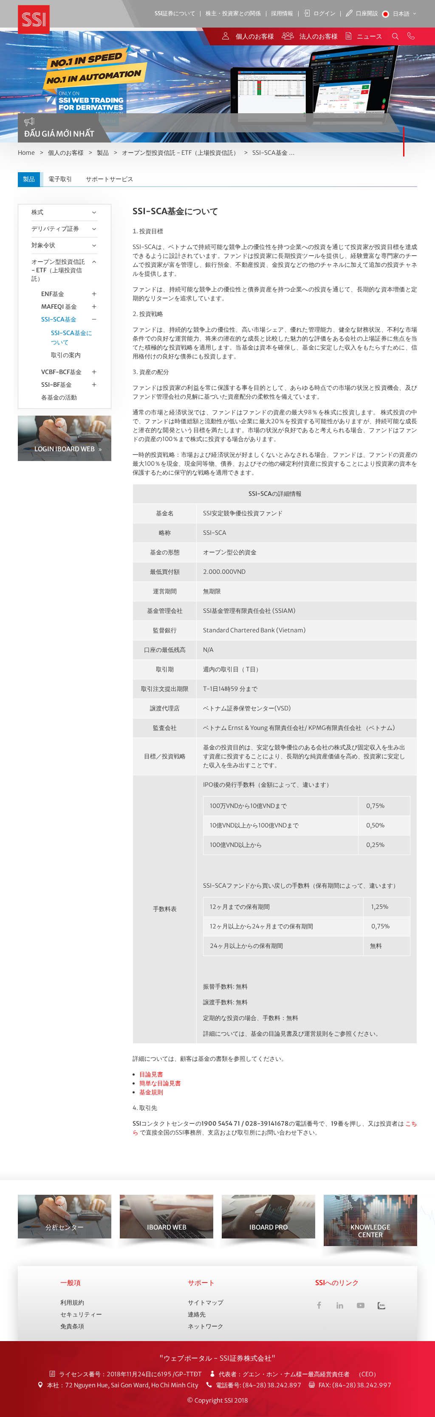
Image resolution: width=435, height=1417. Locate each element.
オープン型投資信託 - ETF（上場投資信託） (180, 153)
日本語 (401, 13)
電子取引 (60, 179)
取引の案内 (66, 355)
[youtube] (360, 1306)
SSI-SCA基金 (270, 153)
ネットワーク (205, 1326)
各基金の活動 (59, 397)
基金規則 (151, 1092)
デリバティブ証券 (55, 228)
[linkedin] (340, 1306)
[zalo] (381, 1306)
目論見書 (151, 1074)
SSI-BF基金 (56, 384)
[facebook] (319, 1306)
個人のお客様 (66, 153)
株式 (37, 212)
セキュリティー (81, 1314)
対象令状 (43, 245)
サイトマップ (205, 1302)
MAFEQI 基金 (59, 306)
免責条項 (72, 1326)
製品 (103, 153)
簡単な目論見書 (160, 1083)
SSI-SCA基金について (71, 337)
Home (26, 153)
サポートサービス (109, 179)
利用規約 (72, 1302)
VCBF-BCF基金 (61, 372)
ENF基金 (52, 294)
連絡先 (197, 1314)
